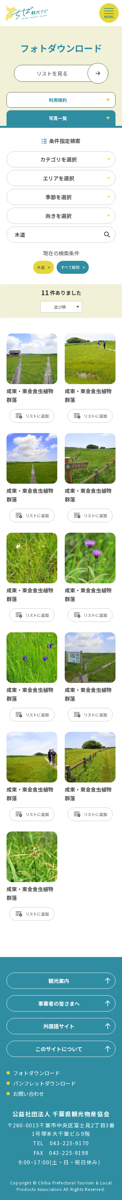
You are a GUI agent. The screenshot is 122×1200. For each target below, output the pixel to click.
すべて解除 (70, 267)
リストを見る (52, 73)
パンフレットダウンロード (44, 1083)
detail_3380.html (27, 436)
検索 (107, 234)
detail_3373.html (27, 536)
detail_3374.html (27, 834)
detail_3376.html (27, 635)
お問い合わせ (28, 1093)
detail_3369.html (86, 336)
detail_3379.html (27, 735)
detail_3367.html (86, 735)
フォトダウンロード (36, 1072)
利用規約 (58, 100)
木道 (41, 267)
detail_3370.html (86, 436)
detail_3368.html (27, 336)
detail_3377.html (86, 635)
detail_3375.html (86, 536)
